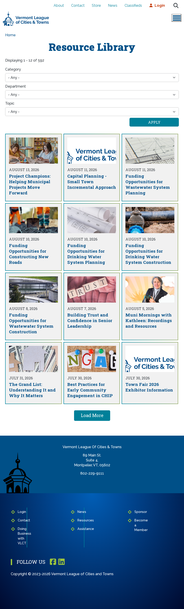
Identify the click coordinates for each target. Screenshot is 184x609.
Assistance (79, 529)
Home (10, 35)
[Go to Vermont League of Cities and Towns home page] (26, 13)
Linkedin (61, 562)
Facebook (53, 562)
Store (96, 5)
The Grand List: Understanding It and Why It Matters (32, 389)
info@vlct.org (92, 478)
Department (15, 86)
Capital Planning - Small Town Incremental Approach (91, 181)
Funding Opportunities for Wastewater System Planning (147, 184)
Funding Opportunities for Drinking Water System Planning (86, 254)
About (59, 5)
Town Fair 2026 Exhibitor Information (149, 387)
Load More (92, 415)
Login (160, 5)
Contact (78, 5)
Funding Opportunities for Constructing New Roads (29, 254)
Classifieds (133, 5)
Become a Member (136, 525)
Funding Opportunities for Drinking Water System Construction (148, 254)
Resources (79, 520)
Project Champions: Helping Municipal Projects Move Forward (29, 184)
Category (13, 69)
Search (176, 5)
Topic (9, 103)
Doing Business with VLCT (21, 536)
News (112, 5)
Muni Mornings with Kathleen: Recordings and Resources (148, 320)
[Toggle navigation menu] (176, 18)
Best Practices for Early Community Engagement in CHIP (90, 389)
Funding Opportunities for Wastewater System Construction (31, 323)
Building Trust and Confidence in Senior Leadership (89, 320)
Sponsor (136, 512)
